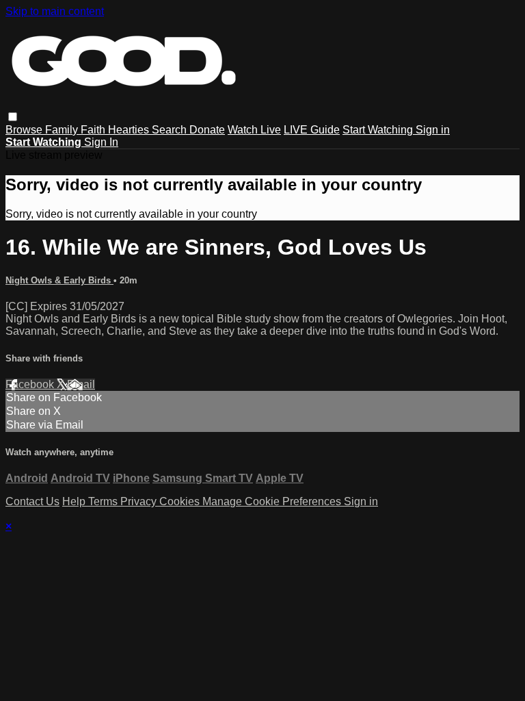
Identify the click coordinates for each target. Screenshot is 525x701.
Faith (94, 130)
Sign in (433, 130)
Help (75, 501)
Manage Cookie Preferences (273, 501)
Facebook (31, 384)
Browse (25, 130)
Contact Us (32, 501)
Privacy (139, 501)
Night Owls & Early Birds (59, 280)
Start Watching (379, 130)
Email (81, 384)
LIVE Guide (312, 130)
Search (170, 130)
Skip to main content (54, 11)
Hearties (130, 130)
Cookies (180, 501)
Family (63, 130)
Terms (104, 501)
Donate (207, 130)
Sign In (101, 142)
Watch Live (254, 130)
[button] (12, 116)
